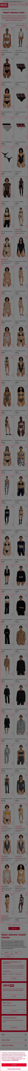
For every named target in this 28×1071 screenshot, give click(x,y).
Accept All (14, 1064)
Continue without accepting (14, 1068)
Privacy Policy (6, 1060)
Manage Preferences (16, 1058)
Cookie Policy (15, 1060)
